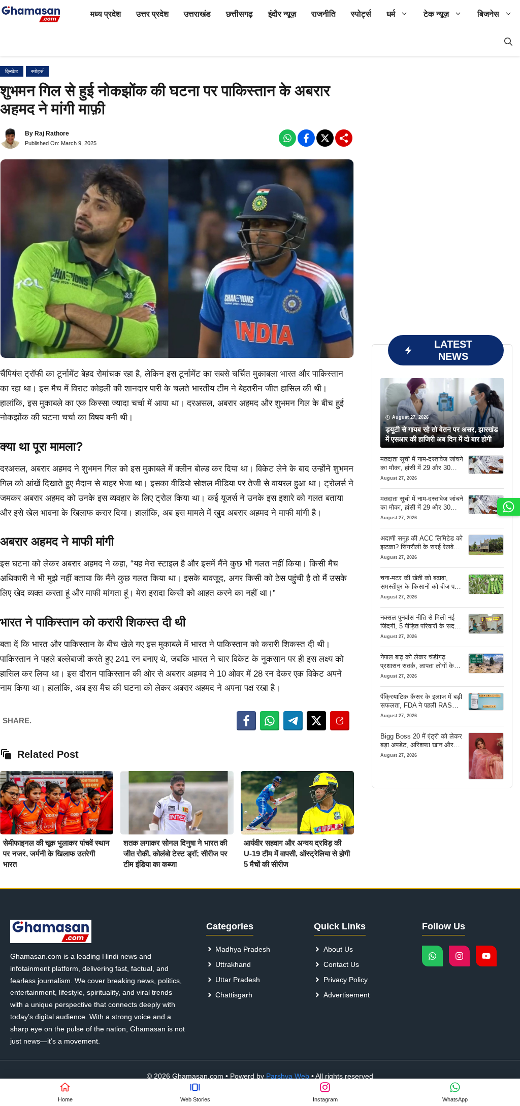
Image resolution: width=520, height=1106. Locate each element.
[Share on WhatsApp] (269, 720)
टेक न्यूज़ (436, 14)
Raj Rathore (52, 133)
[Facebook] (287, 138)
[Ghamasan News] (31, 14)
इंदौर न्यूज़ (282, 14)
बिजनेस (488, 14)
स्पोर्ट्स (361, 14)
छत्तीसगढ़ (239, 14)
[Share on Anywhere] (339, 720)
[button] (508, 42)
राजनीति (323, 14)
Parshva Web (287, 1076)
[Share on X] (316, 720)
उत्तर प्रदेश (152, 14)
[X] (325, 138)
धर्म (390, 14)
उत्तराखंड (197, 14)
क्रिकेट (11, 71)
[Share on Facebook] (246, 720)
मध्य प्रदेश (105, 14)
